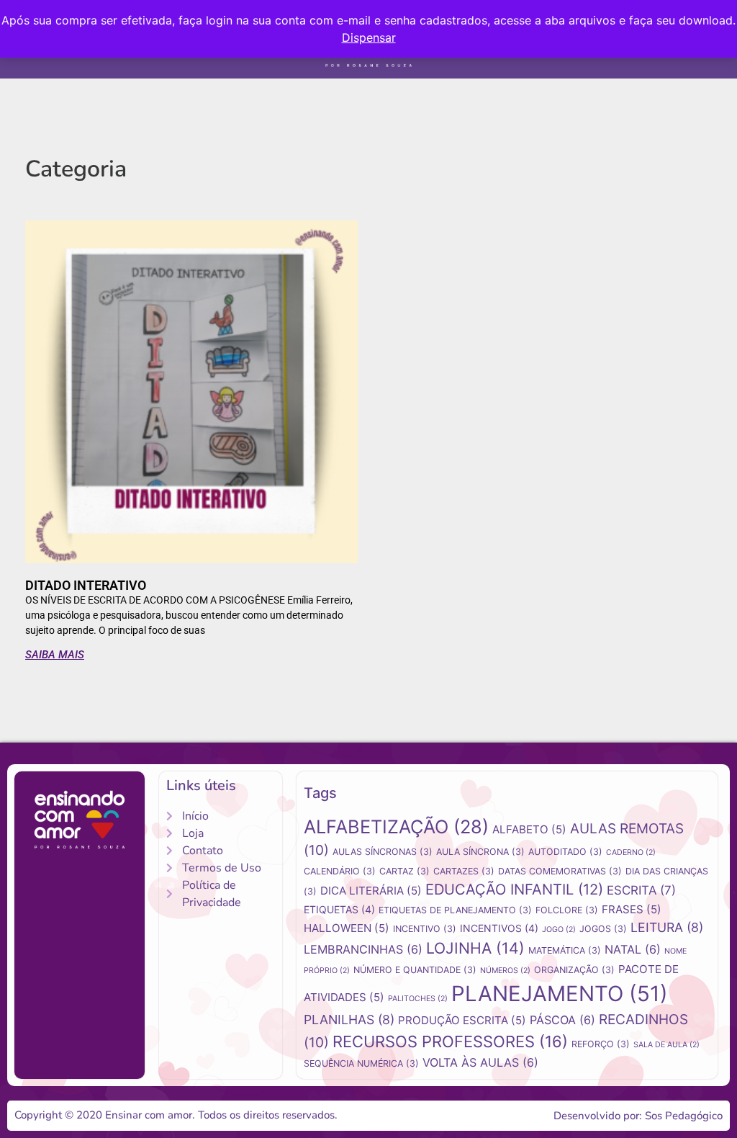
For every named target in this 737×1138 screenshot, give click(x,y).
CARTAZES (463, 871)
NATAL (633, 949)
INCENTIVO (424, 928)
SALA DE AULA (666, 1044)
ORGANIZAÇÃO (574, 969)
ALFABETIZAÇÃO (396, 826)
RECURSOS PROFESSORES (450, 1041)
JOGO (559, 929)
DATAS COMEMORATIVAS (560, 871)
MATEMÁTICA (564, 950)
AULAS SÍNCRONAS (383, 851)
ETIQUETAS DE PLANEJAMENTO (455, 910)
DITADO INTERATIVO (85, 585)
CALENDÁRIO (340, 871)
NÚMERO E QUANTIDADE (414, 969)
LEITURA (666, 927)
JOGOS (603, 928)
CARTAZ (404, 871)
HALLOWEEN (346, 928)
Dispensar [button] (369, 37)
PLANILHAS (349, 1019)
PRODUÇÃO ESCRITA (462, 1020)
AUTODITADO (565, 851)
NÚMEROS (505, 970)
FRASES (631, 909)
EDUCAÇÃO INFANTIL (514, 889)
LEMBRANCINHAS (363, 949)
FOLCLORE (566, 910)
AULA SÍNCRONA (480, 851)
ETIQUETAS (339, 909)
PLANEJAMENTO (559, 993)
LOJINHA (475, 947)
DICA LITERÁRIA (371, 890)
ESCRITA (641, 890)
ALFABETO (529, 829)
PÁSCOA (562, 1020)
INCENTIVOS (499, 928)
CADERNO (631, 852)
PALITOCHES (418, 998)
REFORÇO (600, 1044)
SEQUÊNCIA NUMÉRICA (361, 1063)
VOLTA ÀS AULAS (480, 1062)
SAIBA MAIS (54, 654)
